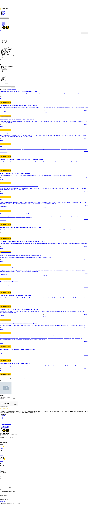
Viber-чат (4, 428)
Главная (1, 30)
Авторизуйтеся (3, 378)
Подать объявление (4, 17)
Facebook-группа (5, 427)
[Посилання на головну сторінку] (4, 409)
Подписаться (14, 434)
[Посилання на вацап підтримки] (7, 27)
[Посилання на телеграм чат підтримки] (3, 27)
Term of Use (4, 423)
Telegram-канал (5, 426)
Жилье (3, 12)
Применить (2, 85)
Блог (3, 14)
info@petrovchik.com (6, 424)
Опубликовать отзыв (4, 406)
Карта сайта (4, 419)
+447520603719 (5, 425)
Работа (3, 11)
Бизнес (3, 13)
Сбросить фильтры (12, 89)
